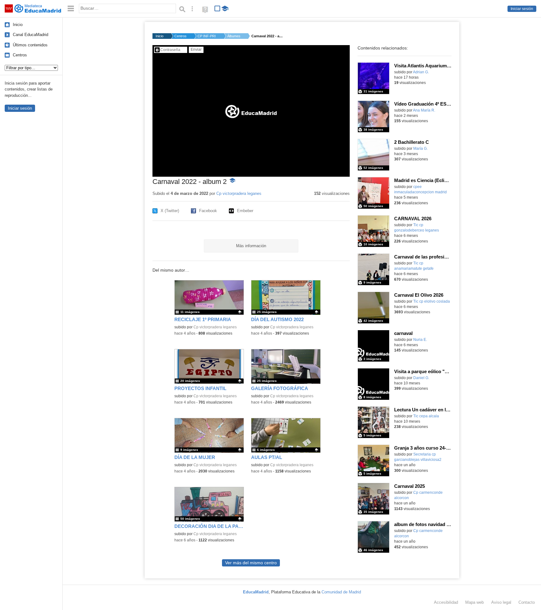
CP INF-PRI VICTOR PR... (207, 36)
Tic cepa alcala (426, 416)
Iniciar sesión (522, 9)
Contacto (526, 602)
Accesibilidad (446, 602)
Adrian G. (421, 72)
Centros (20, 55)
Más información (251, 245)
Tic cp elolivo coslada (431, 301)
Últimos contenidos (30, 45)
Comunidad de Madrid (341, 592)
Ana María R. (424, 110)
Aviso (501, 602)
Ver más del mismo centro (251, 562)
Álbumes (233, 36)
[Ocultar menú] (70, 8)
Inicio (18, 24)
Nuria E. (420, 339)
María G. (420, 148)
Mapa (474, 602)
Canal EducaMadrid (30, 34)
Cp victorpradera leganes (238, 193)
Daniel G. (421, 378)
